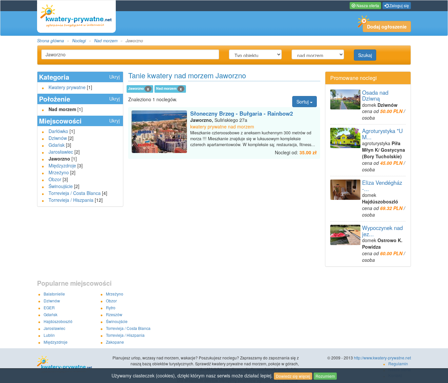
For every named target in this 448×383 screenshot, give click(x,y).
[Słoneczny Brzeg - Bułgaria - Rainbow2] (159, 131)
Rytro (110, 307)
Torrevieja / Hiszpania (71, 200)
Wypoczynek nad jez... (382, 231)
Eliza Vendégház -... (382, 185)
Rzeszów (114, 314)
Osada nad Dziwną (375, 95)
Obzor (55, 179)
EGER (49, 307)
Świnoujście (61, 186)
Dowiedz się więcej (293, 376)
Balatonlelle (54, 294)
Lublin (49, 335)
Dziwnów (58, 138)
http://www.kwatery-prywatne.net (382, 357)
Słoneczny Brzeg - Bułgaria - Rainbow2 (241, 113)
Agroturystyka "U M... (382, 134)
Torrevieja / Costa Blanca (75, 193)
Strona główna (50, 41)
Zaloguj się (398, 5)
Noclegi (79, 41)
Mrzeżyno (59, 172)
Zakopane (115, 342)
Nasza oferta (367, 5)
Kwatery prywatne (67, 87)
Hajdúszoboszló (58, 321)
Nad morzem (105, 41)
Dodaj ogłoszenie (387, 26)
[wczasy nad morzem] (74, 364)
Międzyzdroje (62, 165)
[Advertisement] (224, 172)
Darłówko (58, 131)
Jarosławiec (61, 151)
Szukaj (365, 55)
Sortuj (303, 101)
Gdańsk (57, 145)
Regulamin (398, 363)
